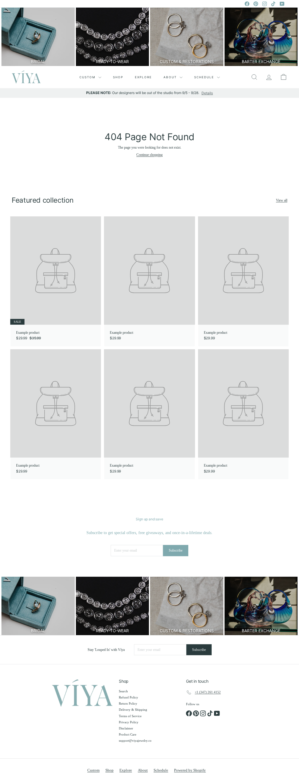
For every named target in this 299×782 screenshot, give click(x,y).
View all (281, 200)
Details (207, 93)
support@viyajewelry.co (135, 740)
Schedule (204, 77)
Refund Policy (128, 697)
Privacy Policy (128, 722)
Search (123, 691)
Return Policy (128, 703)
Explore (143, 77)
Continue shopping (149, 155)
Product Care (127, 734)
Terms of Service (130, 716)
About (171, 77)
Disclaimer (126, 728)
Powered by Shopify (190, 770)
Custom (88, 77)
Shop (118, 77)
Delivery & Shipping (133, 709)
